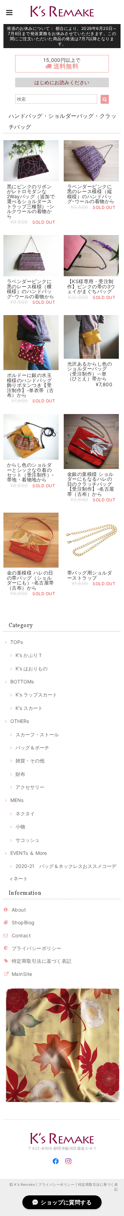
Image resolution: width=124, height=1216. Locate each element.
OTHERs (19, 721)
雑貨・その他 (30, 760)
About (19, 910)
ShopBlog (23, 922)
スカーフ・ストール (37, 734)
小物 (20, 826)
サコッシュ (28, 840)
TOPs (16, 642)
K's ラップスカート (36, 695)
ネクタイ (25, 813)
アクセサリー (30, 787)
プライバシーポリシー (37, 948)
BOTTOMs (22, 681)
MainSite (22, 974)
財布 (20, 774)
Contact (21, 935)
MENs (16, 800)
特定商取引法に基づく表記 (42, 961)
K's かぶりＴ (29, 655)
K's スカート (29, 708)
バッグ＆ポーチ (32, 747)
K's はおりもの (32, 668)
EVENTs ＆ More (28, 853)
